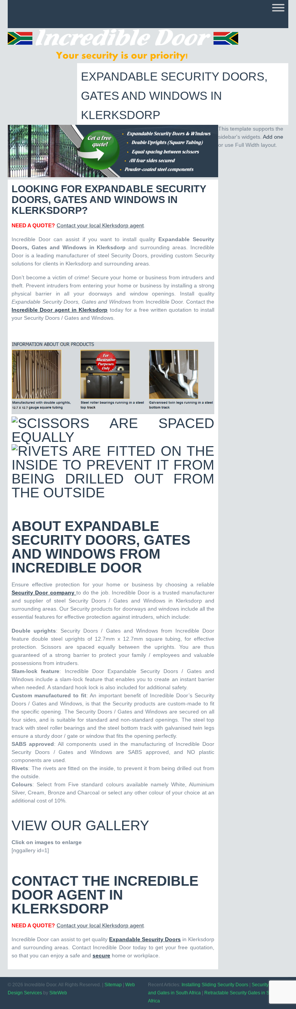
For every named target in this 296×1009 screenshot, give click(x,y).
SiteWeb (58, 993)
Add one (273, 137)
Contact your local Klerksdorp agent (100, 225)
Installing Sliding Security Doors (215, 984)
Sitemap (113, 984)
